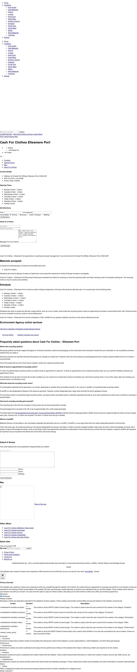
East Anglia (12, 7)
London (10, 14)
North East (12, 16)
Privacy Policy (9, 552)
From (2, 212)
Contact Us (8, 557)
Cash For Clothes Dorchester (14, 530)
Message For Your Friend (9, 242)
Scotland (11, 23)
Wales (10, 30)
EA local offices (7, 335)
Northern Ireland (14, 21)
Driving (14, 215)
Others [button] (2, 664)
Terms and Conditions (12, 554)
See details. (89, 571)
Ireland (10, 12)
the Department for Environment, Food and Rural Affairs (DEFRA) (38, 413)
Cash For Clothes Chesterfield (15, 535)
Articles (6, 37)
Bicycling (22, 215)
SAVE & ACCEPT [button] (6, 671)
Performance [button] (4, 643)
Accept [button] (96, 571)
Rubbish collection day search (28, 335)
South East (12, 26)
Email (21, 471)
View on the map (40, 504)
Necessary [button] (4, 594)
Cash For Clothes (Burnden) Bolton (16, 537)
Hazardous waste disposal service (28, 329)
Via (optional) (27, 212)
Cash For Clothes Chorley (13, 532)
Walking (46, 215)
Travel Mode (4, 215)
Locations (7, 5)
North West (12, 19)
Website (21, 474)
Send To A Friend (10, 167)
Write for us (8, 559)
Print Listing (4, 136)
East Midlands (13, 10)
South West (12, 28)
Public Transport (35, 215)
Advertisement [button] (5, 657)
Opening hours (9, 162)
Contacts (7, 160)
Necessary (6, 596)
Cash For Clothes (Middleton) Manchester (19, 528)
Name (21, 469)
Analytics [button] (3, 650)
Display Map (13, 136)
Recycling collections (7, 329)
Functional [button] (3, 636)
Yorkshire (11, 35)
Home (6, 3)
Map (5, 165)
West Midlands (13, 33)
